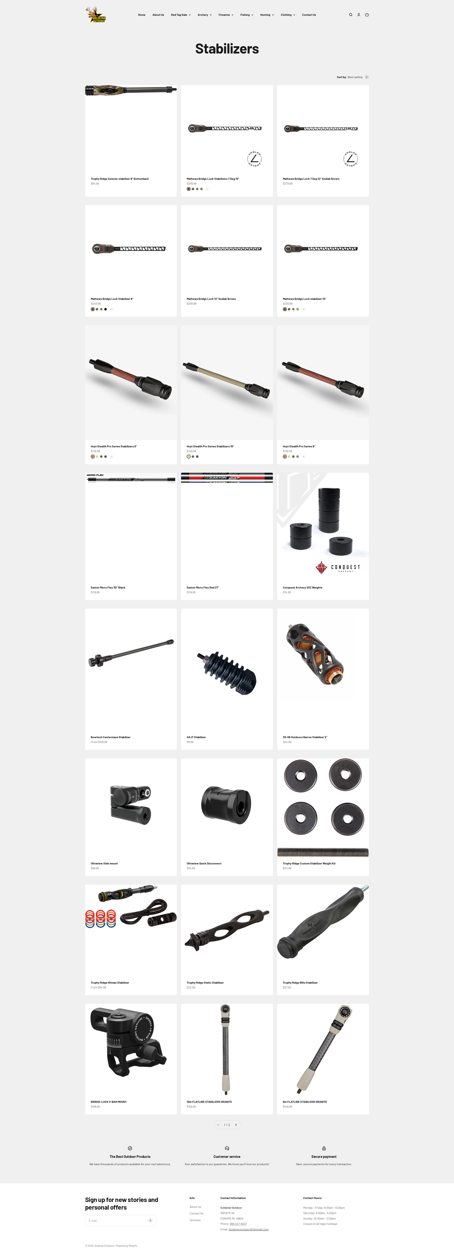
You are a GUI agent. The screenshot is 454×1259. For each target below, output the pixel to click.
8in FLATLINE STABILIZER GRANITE (305, 1101)
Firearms (224, 14)
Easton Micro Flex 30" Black (108, 587)
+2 (303, 309)
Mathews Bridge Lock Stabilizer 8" (112, 298)
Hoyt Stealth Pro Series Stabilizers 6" (114, 446)
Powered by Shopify (126, 1245)
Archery (203, 14)
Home (141, 14)
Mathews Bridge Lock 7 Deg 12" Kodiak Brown (311, 178)
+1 (207, 189)
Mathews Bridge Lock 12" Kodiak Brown (211, 298)
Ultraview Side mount (104, 863)
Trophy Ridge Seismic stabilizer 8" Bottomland (119, 178)
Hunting (265, 14)
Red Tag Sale (179, 14)
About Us (158, 14)
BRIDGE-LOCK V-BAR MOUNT (109, 1101)
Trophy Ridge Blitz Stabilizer (300, 982)
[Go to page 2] (235, 1124)
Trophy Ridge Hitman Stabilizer (110, 982)
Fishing (245, 14)
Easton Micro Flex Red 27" (203, 587)
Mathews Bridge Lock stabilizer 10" (304, 298)
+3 (111, 309)
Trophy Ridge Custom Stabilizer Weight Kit (309, 863)
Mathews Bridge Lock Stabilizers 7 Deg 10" (213, 178)
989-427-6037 (238, 1223)
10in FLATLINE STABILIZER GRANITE (209, 1101)
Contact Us (309, 14)
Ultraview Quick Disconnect (204, 863)
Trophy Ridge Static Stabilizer (205, 982)
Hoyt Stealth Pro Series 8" (299, 446)
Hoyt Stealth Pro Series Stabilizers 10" (210, 446)
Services (195, 1220)
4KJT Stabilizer (196, 737)
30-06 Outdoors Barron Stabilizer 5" (305, 737)
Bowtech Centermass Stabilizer (111, 737)
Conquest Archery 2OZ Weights (302, 587)
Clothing (286, 14)
